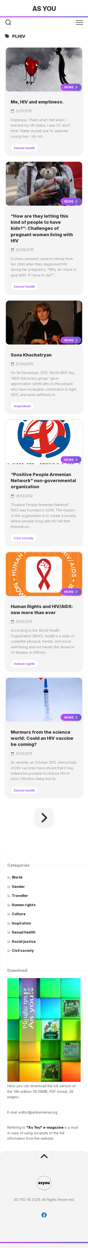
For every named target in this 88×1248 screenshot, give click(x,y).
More (69, 87)
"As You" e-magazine (45, 1127)
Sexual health (24, 148)
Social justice (24, 941)
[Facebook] (44, 1215)
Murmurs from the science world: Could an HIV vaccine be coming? (42, 738)
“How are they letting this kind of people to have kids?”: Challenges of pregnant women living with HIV (42, 228)
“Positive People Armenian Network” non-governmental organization (43, 480)
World (17, 877)
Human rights (24, 664)
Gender (18, 886)
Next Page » (44, 818)
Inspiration (22, 406)
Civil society (23, 538)
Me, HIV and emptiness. (37, 101)
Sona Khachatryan (31, 354)
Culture (18, 914)
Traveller (20, 895)
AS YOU (44, 8)
